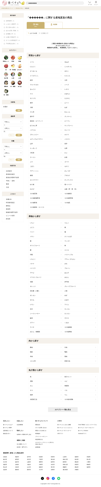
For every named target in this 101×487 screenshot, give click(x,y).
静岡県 (64, 462)
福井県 (17, 462)
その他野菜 (33, 202)
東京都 (53, 459)
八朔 (66, 291)
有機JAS (9, 199)
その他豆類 (33, 193)
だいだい (67, 313)
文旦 (31, 309)
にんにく (33, 66)
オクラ (67, 134)
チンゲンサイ (69, 180)
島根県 (88, 464)
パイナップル (69, 254)
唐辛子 (32, 116)
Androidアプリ (82, 433)
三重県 (88, 462)
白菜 (66, 157)
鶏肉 (31, 352)
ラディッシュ (34, 171)
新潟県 (76, 459)
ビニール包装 (10, 215)
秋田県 (53, 457)
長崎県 (17, 469)
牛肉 (66, 347)
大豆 (66, 80)
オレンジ (33, 286)
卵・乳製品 (13, 69)
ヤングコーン (69, 125)
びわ (66, 263)
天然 (7, 187)
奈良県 (53, 464)
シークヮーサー (35, 313)
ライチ (32, 327)
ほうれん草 (33, 125)
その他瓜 (67, 202)
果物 (19, 61)
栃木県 (5, 459)
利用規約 (37, 433)
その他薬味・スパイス (37, 207)
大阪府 (29, 464)
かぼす (67, 300)
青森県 (17, 457)
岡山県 (5, 467)
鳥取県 (76, 464)
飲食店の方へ (6, 433)
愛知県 (76, 462)
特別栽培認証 (10, 202)
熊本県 (29, 469)
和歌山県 (65, 464)
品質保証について (8, 430)
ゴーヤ (67, 162)
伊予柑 (67, 282)
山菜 (66, 148)
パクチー (67, 139)
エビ (66, 381)
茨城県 (88, 457)
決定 (19, 135)
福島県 (76, 457)
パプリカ (33, 130)
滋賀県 (5, 464)
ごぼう (32, 166)
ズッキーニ (68, 116)
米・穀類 (12, 86)
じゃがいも (68, 66)
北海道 (5, 457)
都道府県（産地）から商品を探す (13, 453)
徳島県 (41, 467)
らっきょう (33, 148)
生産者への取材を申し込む (24, 434)
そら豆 (32, 112)
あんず (67, 273)
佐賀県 (5, 469)
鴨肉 (66, 352)
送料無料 (10, 21)
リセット (11, 135)
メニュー (96, 4)
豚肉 (31, 347)
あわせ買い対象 (12, 30)
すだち (32, 300)
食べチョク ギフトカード (64, 430)
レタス (67, 89)
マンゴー (67, 241)
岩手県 (29, 457)
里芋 (31, 103)
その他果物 (68, 331)
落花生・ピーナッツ (36, 121)
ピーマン (67, 121)
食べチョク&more (83, 430)
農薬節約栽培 (10, 174)
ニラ (31, 162)
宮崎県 (53, 469)
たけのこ (67, 98)
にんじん (67, 75)
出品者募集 (20, 424)
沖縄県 (76, 469)
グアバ (32, 322)
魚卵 (31, 395)
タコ (31, 390)
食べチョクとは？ (8, 424)
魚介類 (6, 78)
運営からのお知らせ (40, 430)
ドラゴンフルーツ (35, 277)
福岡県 (88, 467)
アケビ (32, 273)
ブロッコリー (34, 134)
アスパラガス (34, 84)
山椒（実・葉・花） (71, 189)
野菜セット (6, 61)
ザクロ (67, 318)
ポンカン (33, 295)
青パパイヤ (68, 184)
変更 (19, 110)
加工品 (20, 86)
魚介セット (68, 376)
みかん (67, 277)
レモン (32, 304)
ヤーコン (33, 157)
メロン (32, 236)
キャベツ (67, 130)
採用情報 (37, 447)
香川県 (53, 467)
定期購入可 (44, 33)
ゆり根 (32, 184)
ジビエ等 (33, 361)
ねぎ (66, 107)
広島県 (17, 467)
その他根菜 (68, 193)
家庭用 (8, 209)
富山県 (88, 459)
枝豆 (31, 80)
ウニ (66, 395)
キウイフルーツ (35, 245)
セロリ (67, 166)
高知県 (76, 467)
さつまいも (33, 71)
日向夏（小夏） (35, 291)
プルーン (67, 268)
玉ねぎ (67, 62)
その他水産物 (69, 399)
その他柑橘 (68, 327)
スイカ (67, 250)
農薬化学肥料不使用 (12, 177)
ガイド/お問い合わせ (41, 427)
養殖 (7, 184)
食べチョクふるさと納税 (64, 424)
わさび (32, 189)
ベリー (32, 232)
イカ (66, 390)
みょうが (67, 171)
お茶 (19, 78)
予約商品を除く (12, 43)
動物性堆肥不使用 (11, 212)
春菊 (31, 175)
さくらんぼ (68, 236)
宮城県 (41, 457)
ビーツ (67, 103)
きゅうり (33, 89)
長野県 (41, 462)
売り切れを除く (12, 27)
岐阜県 (53, 462)
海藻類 (67, 386)
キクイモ (33, 98)
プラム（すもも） (70, 259)
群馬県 (17, 459)
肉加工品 (67, 361)
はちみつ (19, 69)
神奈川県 (65, 459)
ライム (67, 304)
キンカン (67, 309)
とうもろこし (34, 75)
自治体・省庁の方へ (22, 447)
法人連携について (22, 444)
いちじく (33, 259)
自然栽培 (9, 171)
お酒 (13, 78)
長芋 (66, 143)
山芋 (31, 143)
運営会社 (37, 424)
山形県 (64, 457)
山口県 (29, 467)
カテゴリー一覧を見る (63, 409)
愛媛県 (64, 467)
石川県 (5, 462)
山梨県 (29, 462)
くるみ (67, 322)
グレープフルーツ (70, 286)
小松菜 (32, 153)
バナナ (32, 263)
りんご (67, 223)
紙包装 (8, 219)
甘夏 (31, 282)
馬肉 (66, 356)
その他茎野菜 (69, 198)
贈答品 (8, 206)
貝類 (31, 381)
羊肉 (31, 356)
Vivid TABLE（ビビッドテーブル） (87, 424)
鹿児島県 (65, 469)
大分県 (41, 469)
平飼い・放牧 (10, 181)
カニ (31, 386)
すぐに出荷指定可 (12, 40)
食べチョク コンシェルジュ (64, 427)
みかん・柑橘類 (35, 331)
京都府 (17, 464)
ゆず (66, 295)
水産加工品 (33, 399)
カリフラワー (34, 180)
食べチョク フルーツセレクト (86, 427)
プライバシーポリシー (41, 436)
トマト (32, 62)
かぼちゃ (67, 94)
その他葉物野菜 (35, 198)
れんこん (67, 112)
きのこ (67, 71)
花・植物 (6, 95)
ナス (31, 94)
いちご (32, 223)
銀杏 (31, 318)
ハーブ (67, 84)
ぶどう (32, 227)
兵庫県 (41, 464)
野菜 (13, 61)
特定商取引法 (39, 439)
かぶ (66, 153)
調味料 (6, 86)
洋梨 (31, 254)
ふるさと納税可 (12, 24)
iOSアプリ (60, 433)
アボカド (67, 175)
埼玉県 (29, 459)
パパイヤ (33, 268)
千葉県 (41, 459)
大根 (31, 107)
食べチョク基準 (7, 427)
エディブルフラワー (36, 139)
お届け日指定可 (12, 37)
